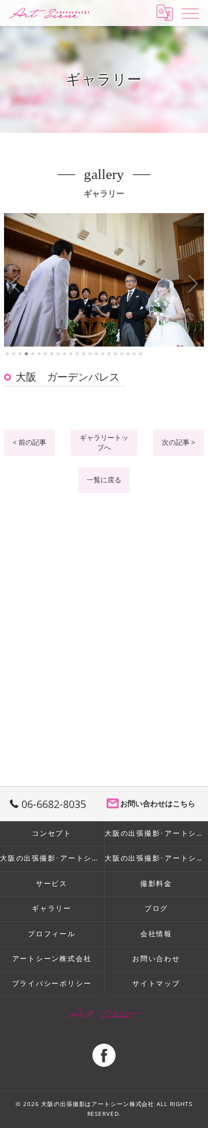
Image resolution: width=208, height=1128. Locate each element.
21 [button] (134, 353)
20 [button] (128, 353)
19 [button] (121, 353)
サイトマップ (156, 983)
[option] (104, 280)
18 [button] (115, 353)
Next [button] (192, 284)
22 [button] (140, 353)
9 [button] (58, 353)
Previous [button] (15, 284)
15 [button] (96, 353)
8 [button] (51, 353)
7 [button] (45, 353)
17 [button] (108, 353)
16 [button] (102, 353)
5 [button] (32, 353)
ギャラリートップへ (104, 442)
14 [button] (89, 353)
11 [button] (70, 353)
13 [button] (83, 353)
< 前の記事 (29, 442)
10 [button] (64, 353)
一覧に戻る (104, 480)
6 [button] (39, 353)
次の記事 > (178, 442)
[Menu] (190, 12)
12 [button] (77, 353)
